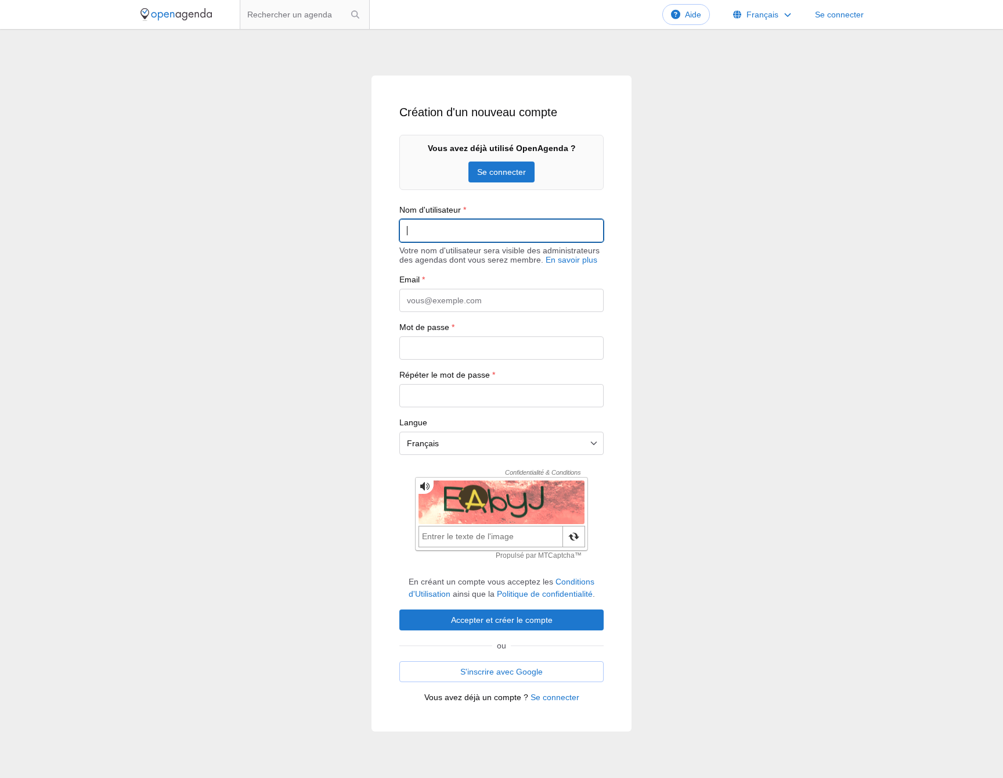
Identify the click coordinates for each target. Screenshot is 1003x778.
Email (412, 279)
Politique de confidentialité (545, 593)
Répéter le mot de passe (447, 374)
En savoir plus (571, 259)
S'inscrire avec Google (501, 671)
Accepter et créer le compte (502, 620)
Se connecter (839, 14)
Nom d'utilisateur (432, 209)
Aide (693, 14)
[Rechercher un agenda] (355, 14)
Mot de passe (426, 327)
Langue (413, 422)
